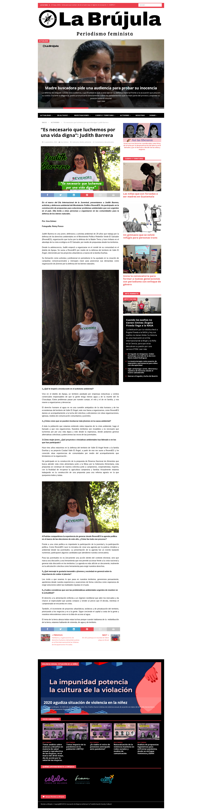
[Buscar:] (150, 5)
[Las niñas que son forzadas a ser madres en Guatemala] (142, 177)
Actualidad (45, 115)
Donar (152, 115)
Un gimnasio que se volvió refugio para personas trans (140, 236)
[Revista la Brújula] (101, 22)
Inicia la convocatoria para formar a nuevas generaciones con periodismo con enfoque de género (142, 280)
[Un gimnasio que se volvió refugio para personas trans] (142, 218)
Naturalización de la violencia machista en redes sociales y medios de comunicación (124, 749)
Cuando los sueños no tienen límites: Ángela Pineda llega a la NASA (139, 322)
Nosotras (140, 115)
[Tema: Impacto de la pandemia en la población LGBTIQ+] (77, 731)
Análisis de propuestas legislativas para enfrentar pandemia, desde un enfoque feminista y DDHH (148, 749)
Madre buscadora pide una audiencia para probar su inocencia (101, 87)
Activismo (124, 115)
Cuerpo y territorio (104, 115)
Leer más (101, 101)
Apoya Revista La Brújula (54, 797)
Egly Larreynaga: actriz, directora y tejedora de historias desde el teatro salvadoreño (142, 371)
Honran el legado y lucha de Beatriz (143, 376)
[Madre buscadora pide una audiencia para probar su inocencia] (101, 73)
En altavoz (62, 115)
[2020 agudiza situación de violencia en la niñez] (101, 687)
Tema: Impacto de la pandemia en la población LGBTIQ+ (76, 746)
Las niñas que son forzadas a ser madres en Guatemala (140, 195)
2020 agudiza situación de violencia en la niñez (85, 702)
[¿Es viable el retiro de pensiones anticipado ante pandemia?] (101, 731)
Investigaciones (81, 115)
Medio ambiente (85, 142)
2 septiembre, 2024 (50, 142)
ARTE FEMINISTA (131, 293)
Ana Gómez (64, 142)
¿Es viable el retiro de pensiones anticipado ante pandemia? (100, 746)
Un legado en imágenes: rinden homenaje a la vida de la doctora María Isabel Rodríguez (141, 356)
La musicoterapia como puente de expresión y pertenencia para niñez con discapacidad (143, 363)
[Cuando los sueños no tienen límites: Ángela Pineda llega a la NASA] (142, 305)
